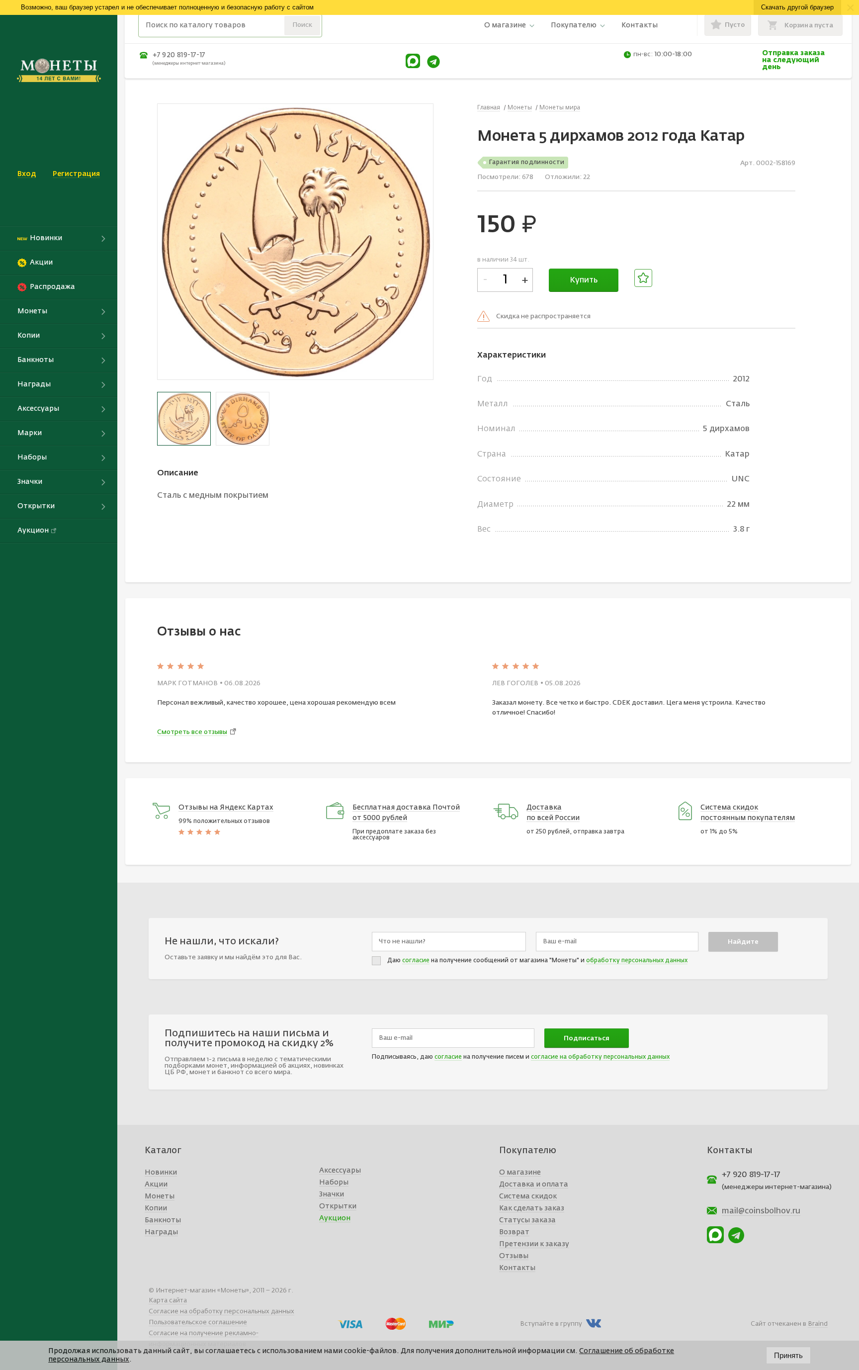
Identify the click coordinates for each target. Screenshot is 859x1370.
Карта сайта (168, 1300)
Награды (161, 1232)
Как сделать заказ (531, 1208)
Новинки (161, 1172)
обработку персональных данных (636, 961)
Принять (788, 1355)
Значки (331, 1194)
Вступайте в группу (551, 1324)
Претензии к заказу (534, 1244)
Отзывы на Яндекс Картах (225, 807)
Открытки (337, 1206)
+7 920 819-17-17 (179, 55)
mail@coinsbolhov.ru (761, 1211)
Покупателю (574, 25)
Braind (818, 1324)
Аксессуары (340, 1170)
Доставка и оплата (533, 1184)
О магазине (505, 25)
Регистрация (76, 174)
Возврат (514, 1232)
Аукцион (334, 1218)
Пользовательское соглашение (198, 1322)
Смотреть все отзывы (192, 732)
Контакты (639, 25)
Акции (156, 1184)
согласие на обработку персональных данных (600, 1057)
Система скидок (528, 1196)
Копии (156, 1208)
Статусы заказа (527, 1220)
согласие (416, 961)
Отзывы (513, 1256)
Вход (26, 174)
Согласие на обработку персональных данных (221, 1311)
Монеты (159, 1196)
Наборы (333, 1182)
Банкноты (163, 1220)
